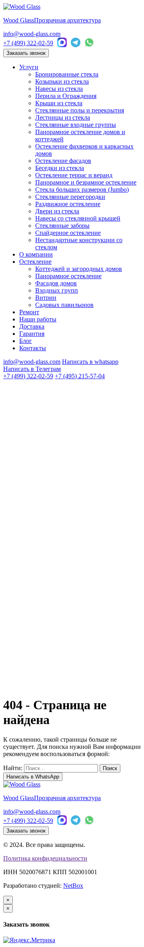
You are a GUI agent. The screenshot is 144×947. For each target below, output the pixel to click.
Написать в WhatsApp (32, 777)
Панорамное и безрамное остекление (85, 182)
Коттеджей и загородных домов (78, 268)
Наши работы (37, 319)
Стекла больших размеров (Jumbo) (82, 189)
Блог (25, 340)
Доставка (31, 326)
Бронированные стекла (66, 74)
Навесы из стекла (59, 88)
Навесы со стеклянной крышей (77, 218)
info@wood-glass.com (31, 33)
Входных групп (56, 290)
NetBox (73, 885)
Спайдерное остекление (68, 232)
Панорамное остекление (68, 276)
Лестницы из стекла (62, 117)
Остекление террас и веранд (73, 175)
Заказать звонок (26, 53)
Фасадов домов (56, 283)
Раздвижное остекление (67, 204)
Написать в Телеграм (32, 368)
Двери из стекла (57, 211)
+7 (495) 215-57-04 (80, 376)
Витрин (45, 297)
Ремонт (29, 312)
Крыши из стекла (58, 103)
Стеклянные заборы (62, 225)
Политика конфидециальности (45, 858)
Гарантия (31, 333)
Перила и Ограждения (65, 95)
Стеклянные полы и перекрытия (79, 110)
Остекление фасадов (63, 160)
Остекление (35, 261)
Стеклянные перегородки (70, 196)
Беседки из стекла (59, 168)
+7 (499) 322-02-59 (28, 43)
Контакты (32, 348)
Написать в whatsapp (90, 361)
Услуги (28, 67)
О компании (36, 254)
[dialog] (72, 916)
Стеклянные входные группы (75, 124)
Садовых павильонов (64, 304)
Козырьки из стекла (62, 81)
